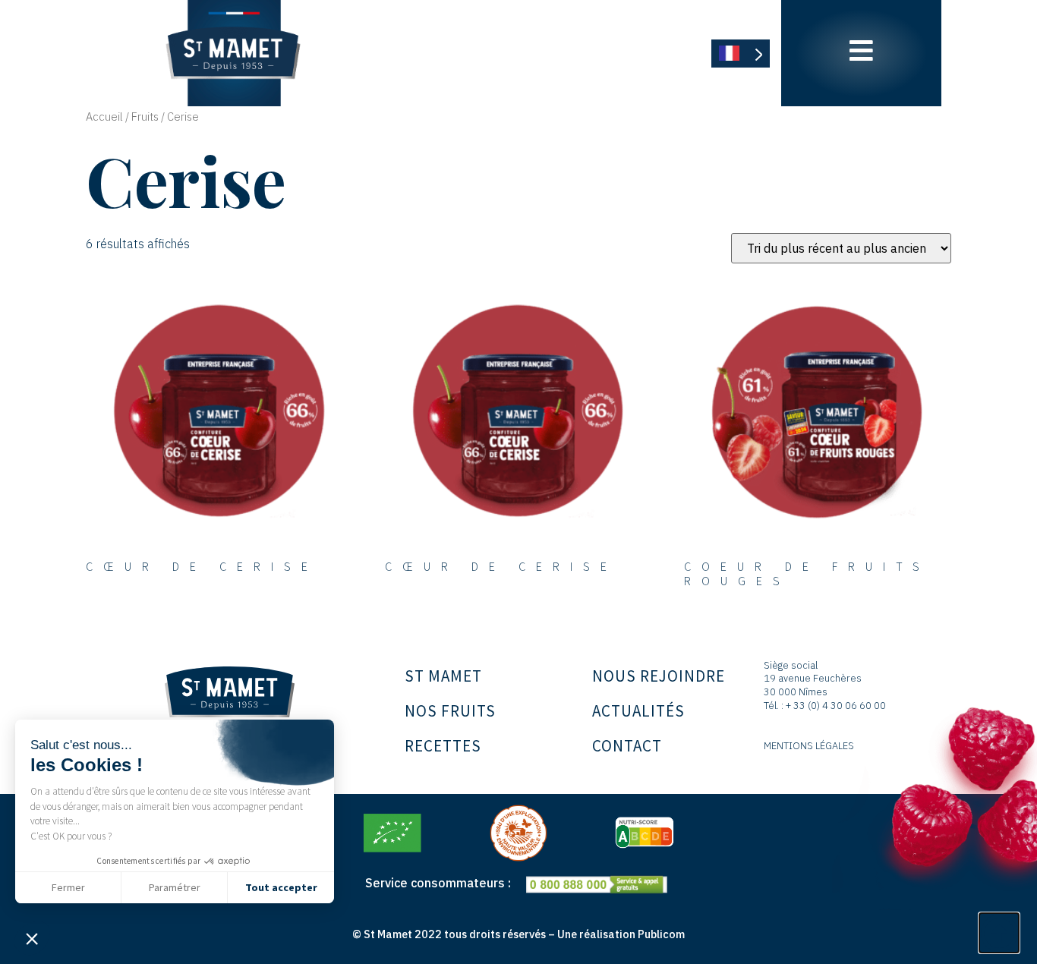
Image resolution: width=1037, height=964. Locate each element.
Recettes (443, 746)
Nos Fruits (450, 711)
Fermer (68, 887)
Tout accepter (281, 887)
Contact (627, 746)
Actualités (638, 711)
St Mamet (443, 676)
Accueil (104, 116)
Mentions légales (809, 745)
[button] (32, 938)
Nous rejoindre (658, 676)
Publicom (661, 934)
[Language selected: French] (740, 53)
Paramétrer (174, 887)
